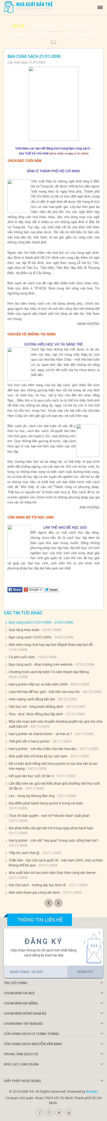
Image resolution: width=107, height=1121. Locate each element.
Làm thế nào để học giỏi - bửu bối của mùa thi (44, 691)
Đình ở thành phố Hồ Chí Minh (36, 257)
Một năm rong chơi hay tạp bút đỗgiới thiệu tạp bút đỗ (51, 644)
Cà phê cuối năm (22, 657)
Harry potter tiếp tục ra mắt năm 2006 (38, 684)
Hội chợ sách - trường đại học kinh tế (37, 885)
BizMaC (92, 1091)
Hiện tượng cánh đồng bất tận (32, 699)
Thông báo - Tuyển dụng (31, 34)
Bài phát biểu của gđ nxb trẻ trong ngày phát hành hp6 (51, 828)
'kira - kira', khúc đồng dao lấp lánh (36, 714)
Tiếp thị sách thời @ (24, 852)
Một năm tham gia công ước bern (34, 892)
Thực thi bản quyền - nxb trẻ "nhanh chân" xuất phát (49, 815)
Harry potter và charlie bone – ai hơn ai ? (40, 733)
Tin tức (18, 25)
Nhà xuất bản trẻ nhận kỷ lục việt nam (38, 756)
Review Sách (44, 25)
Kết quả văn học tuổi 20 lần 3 (31, 776)
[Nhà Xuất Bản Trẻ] (29, 7)
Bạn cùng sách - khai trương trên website (40, 664)
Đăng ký (85, 972)
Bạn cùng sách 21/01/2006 (30, 622)
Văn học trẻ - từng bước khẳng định (36, 706)
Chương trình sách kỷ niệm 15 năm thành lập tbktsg (49, 671)
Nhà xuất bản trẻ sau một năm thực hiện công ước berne (52, 872)
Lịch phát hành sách (80, 34)
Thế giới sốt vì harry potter (29, 741)
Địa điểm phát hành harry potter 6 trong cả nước (46, 803)
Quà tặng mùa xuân (24, 629)
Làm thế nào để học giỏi (82, 558)
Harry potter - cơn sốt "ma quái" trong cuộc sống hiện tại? (53, 840)
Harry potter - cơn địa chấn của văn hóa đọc (43, 748)
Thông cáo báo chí (80, 25)
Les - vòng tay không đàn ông (31, 795)
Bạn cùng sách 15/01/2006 (30, 637)
